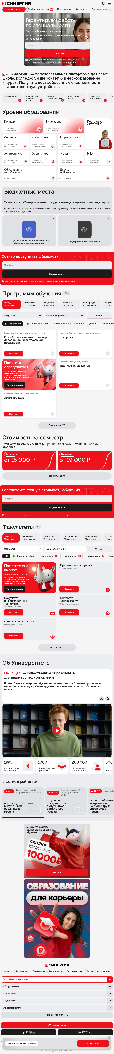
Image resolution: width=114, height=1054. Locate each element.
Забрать (57, 872)
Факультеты (52, 1045)
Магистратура (55, 971)
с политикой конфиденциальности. (59, 62)
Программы (67, 1045)
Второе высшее (74, 971)
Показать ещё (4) (57, 476)
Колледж (7, 971)
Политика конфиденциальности (14, 1042)
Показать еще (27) (57, 647)
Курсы (89, 971)
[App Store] (28, 1032)
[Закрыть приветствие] (44, 1027)
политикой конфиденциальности (66, 281)
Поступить (69, 589)
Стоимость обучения (85, 1045)
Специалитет (39, 971)
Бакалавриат (22, 971)
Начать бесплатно (14, 9)
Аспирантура (103, 971)
